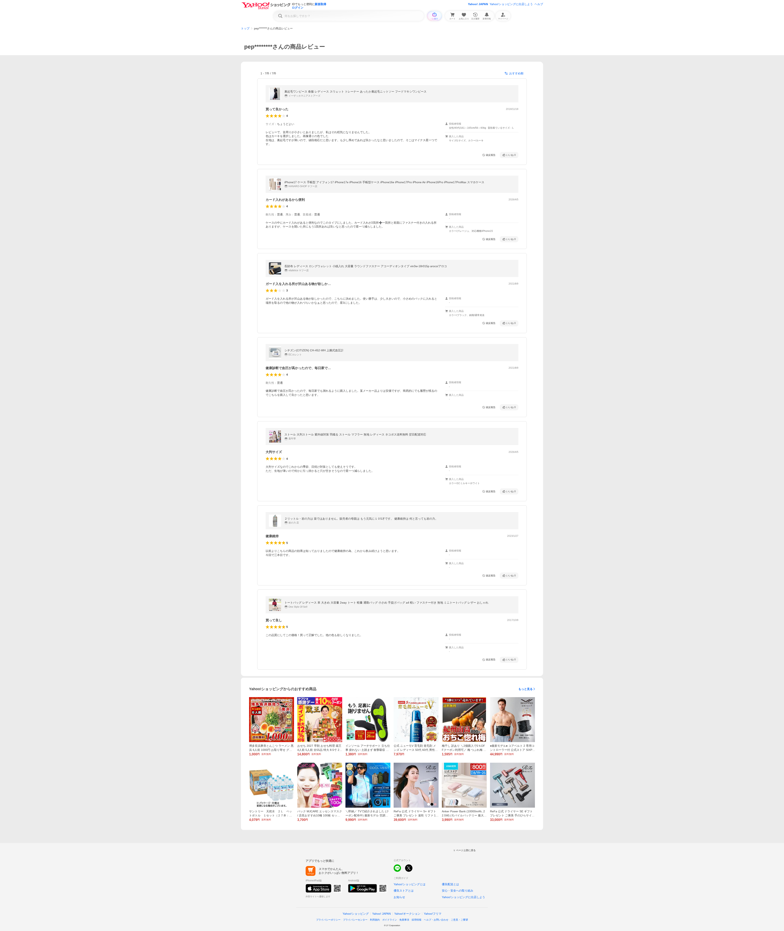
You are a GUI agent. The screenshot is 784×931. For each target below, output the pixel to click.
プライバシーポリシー (328, 919)
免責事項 (404, 919)
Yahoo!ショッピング (356, 913)
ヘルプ (539, 4)
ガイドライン (389, 919)
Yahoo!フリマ (432, 913)
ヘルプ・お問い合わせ (436, 919)
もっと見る (525, 689)
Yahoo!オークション (407, 913)
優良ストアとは (404, 890)
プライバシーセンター (355, 919)
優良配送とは (450, 884)
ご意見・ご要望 (459, 919)
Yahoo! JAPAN (478, 4)
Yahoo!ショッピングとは (409, 884)
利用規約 (375, 919)
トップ (245, 28)
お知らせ (399, 897)
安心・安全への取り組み (457, 890)
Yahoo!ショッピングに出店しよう (511, 4)
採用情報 (416, 919)
